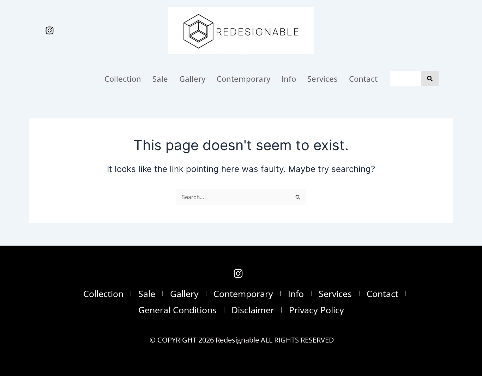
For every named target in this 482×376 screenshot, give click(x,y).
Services (322, 78)
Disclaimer (252, 310)
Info (289, 78)
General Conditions (177, 310)
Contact (363, 78)
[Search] (430, 78)
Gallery (192, 78)
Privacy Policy (316, 310)
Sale (160, 78)
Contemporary (243, 78)
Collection (122, 78)
